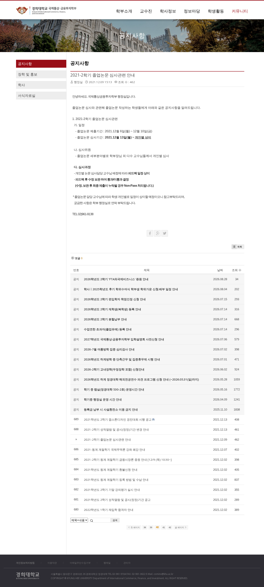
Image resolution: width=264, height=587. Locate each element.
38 (145, 527)
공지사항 (25, 63)
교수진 (146, 11)
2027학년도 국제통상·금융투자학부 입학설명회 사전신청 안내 (124, 339)
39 (151, 527)
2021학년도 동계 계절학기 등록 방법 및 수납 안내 (116, 480)
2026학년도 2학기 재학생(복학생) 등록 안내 (112, 309)
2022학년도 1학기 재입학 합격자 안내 (108, 510)
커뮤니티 (240, 11)
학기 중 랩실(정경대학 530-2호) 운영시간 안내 (114, 389)
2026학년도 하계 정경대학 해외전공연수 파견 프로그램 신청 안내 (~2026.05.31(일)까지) (141, 379)
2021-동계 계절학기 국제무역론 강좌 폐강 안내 (114, 449)
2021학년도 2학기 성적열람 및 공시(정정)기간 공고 (117, 500)
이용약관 (52, 562)
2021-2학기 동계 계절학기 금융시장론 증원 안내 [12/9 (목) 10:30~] (128, 459)
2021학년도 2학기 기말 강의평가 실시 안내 (112, 490)
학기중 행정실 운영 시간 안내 (103, 399)
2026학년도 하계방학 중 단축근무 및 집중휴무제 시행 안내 (122, 359)
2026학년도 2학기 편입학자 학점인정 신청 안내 (115, 299)
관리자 (126, 562)
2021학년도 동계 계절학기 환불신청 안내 (110, 469)
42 (170, 527)
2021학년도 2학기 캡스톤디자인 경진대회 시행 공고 (118, 419)
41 (164, 527)
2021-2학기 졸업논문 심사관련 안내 (102, 75)
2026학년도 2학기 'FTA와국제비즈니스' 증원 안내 (116, 279)
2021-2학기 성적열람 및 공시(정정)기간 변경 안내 (116, 429)
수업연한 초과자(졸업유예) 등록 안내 (108, 329)
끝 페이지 (180, 527)
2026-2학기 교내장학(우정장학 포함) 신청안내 (114, 369)
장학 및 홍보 (27, 74)
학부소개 (124, 11)
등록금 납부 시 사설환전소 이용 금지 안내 (111, 409)
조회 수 (236, 270)
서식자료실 (26, 95)
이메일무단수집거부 (80, 562)
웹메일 (107, 562)
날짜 (220, 270)
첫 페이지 (135, 527)
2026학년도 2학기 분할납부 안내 (105, 319)
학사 (21, 85)
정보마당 (192, 11)
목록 (239, 246)
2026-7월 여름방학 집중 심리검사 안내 (109, 349)
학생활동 (216, 11)
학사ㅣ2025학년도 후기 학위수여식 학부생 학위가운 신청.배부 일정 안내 (131, 289)
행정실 (78, 82)
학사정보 (168, 11)
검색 (115, 520)
